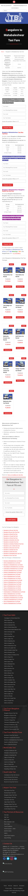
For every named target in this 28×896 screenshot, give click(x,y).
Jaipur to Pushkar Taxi (9, 757)
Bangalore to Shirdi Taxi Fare (10, 551)
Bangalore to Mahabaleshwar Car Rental (13, 564)
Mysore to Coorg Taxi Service (11, 781)
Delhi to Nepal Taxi (8, 657)
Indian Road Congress (9, 835)
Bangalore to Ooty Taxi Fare (10, 555)
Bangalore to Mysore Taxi (10, 715)
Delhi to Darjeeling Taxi (9, 641)
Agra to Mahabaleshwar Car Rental (12, 601)
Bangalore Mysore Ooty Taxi (11, 713)
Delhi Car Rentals (8, 696)
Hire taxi (10, 885)
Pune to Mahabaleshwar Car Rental (12, 576)
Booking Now (8, 286)
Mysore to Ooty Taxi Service (11, 779)
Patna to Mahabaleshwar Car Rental (12, 593)
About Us (15, 885)
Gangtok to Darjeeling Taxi (10, 755)
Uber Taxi (6, 817)
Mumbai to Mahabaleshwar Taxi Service (13, 739)
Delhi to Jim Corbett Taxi (10, 698)
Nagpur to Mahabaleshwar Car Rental (12, 584)
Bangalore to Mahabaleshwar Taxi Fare (13, 553)
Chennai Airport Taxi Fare (10, 797)
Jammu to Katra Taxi (9, 759)
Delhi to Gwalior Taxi (9, 677)
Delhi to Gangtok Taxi (9, 643)
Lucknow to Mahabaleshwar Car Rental (13, 580)
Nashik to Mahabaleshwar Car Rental (12, 603)
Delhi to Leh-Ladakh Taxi (10, 647)
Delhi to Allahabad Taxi (9, 663)
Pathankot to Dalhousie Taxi (10, 766)
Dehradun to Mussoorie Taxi (10, 752)
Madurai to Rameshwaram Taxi (11, 729)
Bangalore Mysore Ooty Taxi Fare (11, 532)
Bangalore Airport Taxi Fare (10, 795)
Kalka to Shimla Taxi (9, 764)
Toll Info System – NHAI (9, 828)
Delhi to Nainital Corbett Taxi (10, 650)
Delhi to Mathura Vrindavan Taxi (11, 654)
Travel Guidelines (8, 826)
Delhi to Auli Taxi (8, 670)
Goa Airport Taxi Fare (9, 799)
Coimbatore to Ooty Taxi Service (11, 775)
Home (5, 885)
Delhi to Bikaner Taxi (9, 673)
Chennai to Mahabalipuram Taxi (11, 722)
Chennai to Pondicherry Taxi (10, 724)
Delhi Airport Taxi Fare (9, 790)
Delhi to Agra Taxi (8, 620)
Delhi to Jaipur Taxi (8, 638)
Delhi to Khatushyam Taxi (10, 645)
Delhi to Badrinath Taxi (9, 622)
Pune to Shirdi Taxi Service (10, 744)
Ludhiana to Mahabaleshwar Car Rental (13, 599)
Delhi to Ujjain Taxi (8, 693)
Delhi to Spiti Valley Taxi (9, 689)
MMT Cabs (6, 819)
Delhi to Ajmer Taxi (8, 661)
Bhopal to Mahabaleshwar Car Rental (12, 589)
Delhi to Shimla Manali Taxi (10, 627)
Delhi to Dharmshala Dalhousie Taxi (12, 629)
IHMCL (6, 833)
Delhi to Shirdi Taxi (8, 702)
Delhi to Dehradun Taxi (9, 631)
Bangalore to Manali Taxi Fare (10, 534)
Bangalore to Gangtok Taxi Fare (11, 541)
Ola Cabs (6, 815)
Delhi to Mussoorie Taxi (9, 684)
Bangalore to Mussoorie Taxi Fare (11, 547)
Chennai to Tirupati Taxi (9, 720)
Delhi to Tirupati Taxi (8, 700)
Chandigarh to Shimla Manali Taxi (12, 618)
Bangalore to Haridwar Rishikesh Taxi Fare (14, 543)
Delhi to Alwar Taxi (8, 666)
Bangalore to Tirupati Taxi (10, 717)
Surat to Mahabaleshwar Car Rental (12, 574)
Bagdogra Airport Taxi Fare (10, 804)
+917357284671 (15, 8)
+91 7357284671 (17, 253)
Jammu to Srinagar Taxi (9, 762)
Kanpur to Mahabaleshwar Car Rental (12, 582)
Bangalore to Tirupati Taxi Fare (11, 536)
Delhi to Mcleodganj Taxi (10, 682)
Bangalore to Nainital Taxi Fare (11, 549)
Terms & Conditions (18, 888)
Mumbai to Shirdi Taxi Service (11, 735)
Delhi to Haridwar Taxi (9, 636)
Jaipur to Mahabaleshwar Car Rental (12, 578)
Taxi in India (7, 824)
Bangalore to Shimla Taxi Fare (11, 538)
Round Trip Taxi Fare (8, 191)
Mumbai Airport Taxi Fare (10, 792)
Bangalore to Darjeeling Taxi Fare (11, 540)
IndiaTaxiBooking (16, 890)
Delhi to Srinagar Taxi (9, 659)
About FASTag (7, 837)
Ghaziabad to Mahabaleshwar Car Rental (13, 597)
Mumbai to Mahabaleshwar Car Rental (13, 560)
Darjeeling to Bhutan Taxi (10, 768)
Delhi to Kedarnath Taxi (9, 625)
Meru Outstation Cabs (9, 821)
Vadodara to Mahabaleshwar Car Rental (13, 595)
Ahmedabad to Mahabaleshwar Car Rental (13, 566)
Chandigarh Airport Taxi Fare (10, 806)
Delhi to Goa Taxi (8, 634)
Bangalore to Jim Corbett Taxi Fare (12, 545)
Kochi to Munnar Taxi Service (11, 777)
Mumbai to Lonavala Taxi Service (12, 737)
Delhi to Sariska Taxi (9, 686)
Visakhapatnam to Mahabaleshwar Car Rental (14, 591)
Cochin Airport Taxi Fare (9, 808)
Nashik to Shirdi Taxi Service (11, 742)
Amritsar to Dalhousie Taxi (10, 750)
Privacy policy (8, 888)
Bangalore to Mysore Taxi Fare (11, 530)
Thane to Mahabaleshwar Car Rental (12, 588)
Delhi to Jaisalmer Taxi (9, 680)
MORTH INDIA (7, 831)
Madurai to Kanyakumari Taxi (11, 726)
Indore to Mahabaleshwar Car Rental (12, 586)
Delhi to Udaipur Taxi (9, 691)
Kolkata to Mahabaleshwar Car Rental (12, 572)
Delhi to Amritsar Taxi (9, 668)
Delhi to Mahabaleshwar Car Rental (12, 562)
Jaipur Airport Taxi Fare (9, 802)
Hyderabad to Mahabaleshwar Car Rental (13, 568)
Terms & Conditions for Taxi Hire (15, 474)
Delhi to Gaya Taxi (8, 675)
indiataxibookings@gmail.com (20, 5)
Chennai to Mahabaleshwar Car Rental (13, 570)
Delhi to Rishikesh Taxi (9, 652)
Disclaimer (21, 885)
